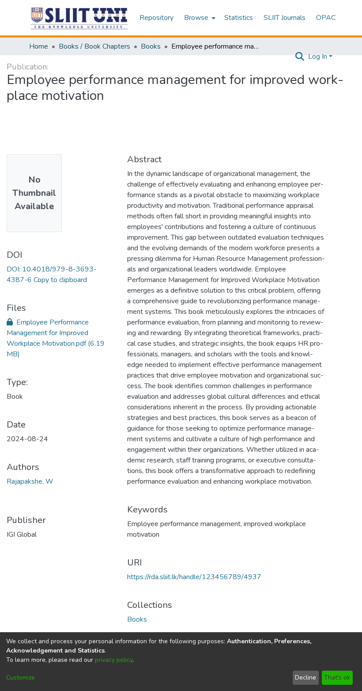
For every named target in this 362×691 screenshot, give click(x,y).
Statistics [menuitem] (238, 18)
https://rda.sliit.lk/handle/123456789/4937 (194, 577)
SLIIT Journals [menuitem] (284, 18)
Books (151, 46)
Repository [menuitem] (156, 18)
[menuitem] (198, 17)
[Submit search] (299, 56)
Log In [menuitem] (317, 56)
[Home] (80, 18)
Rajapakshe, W (30, 481)
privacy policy (113, 660)
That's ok (337, 677)
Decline (305, 677)
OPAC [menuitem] (326, 18)
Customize (20, 677)
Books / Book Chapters (94, 46)
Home (38, 46)
